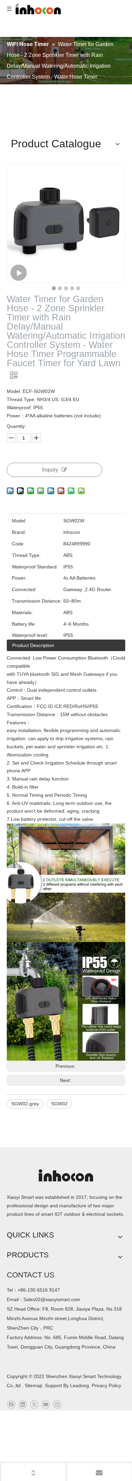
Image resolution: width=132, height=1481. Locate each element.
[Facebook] (11, 1404)
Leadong (79, 1385)
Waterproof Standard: (35, 566)
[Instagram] (57, 1404)
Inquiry (50, 470)
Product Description (33, 645)
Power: (19, 578)
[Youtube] (45, 1404)
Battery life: (24, 624)
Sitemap (33, 1385)
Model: (19, 520)
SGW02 (59, 1103)
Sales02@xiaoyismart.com (51, 1299)
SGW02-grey (25, 1103)
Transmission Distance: (37, 601)
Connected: (24, 589)
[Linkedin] (22, 1404)
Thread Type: (26, 555)
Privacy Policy (106, 1385)
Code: (18, 543)
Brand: (19, 532)
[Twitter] (34, 1404)
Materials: (22, 612)
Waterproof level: (30, 635)
